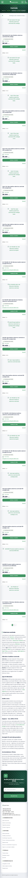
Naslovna (4, 10)
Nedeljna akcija (6, 855)
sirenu (12, 638)
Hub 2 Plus (5, 651)
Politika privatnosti (6, 835)
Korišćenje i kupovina (7, 838)
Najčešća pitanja (6, 825)
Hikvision (17, 644)
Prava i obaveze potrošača (9, 840)
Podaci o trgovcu (6, 827)
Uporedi (23, 49)
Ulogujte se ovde (6, 863)
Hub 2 (9, 649)
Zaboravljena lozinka (7, 866)
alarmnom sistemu (18, 640)
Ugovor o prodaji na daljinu (8, 847)
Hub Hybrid (21, 651)
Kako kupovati (6, 820)
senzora (12, 637)
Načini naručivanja (7, 823)
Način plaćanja (6, 833)
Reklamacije (5, 842)
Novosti (4, 857)
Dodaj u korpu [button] (14, 46)
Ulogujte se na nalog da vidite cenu (10, 269)
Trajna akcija (5, 853)
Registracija (5, 868)
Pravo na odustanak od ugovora (10, 844)
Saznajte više (14, 273)
